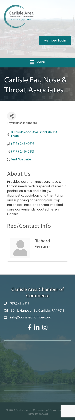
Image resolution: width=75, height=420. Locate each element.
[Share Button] (11, 116)
